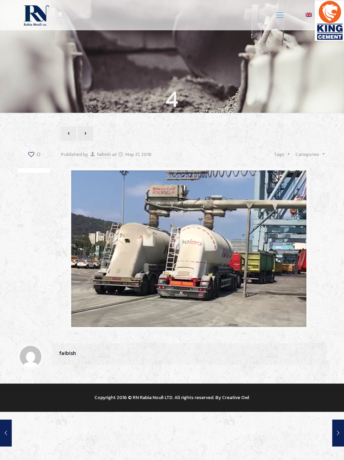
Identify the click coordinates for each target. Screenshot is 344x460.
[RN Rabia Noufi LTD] (36, 15)
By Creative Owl (232, 397)
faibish (104, 154)
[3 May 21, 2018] (338, 433)
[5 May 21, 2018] (6, 433)
